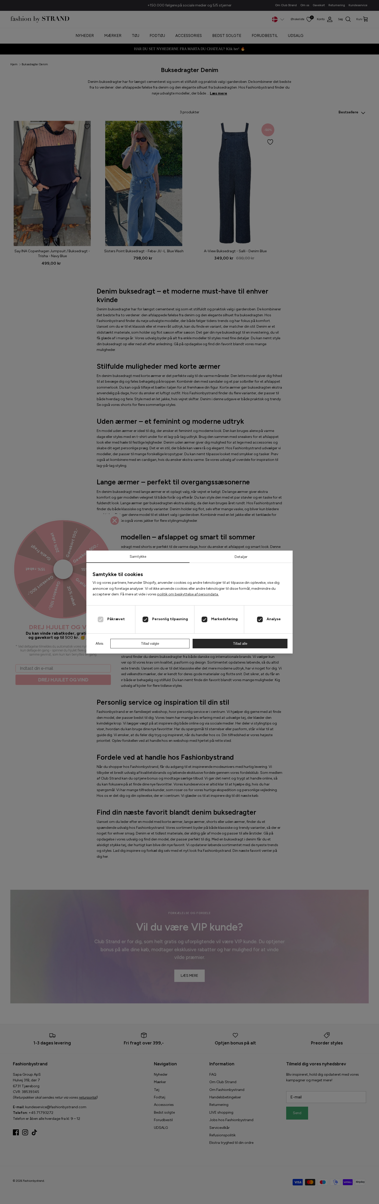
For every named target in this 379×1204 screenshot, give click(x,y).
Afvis (99, 644)
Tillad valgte (150, 644)
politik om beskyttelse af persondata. (188, 594)
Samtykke (138, 556)
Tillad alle (240, 644)
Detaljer (241, 557)
